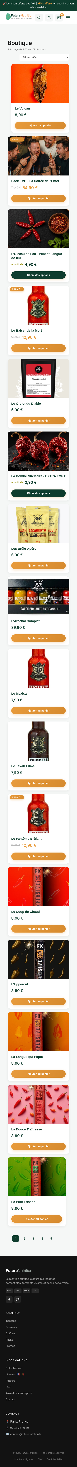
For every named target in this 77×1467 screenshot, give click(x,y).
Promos (10, 1345)
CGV (39, 1459)
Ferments (11, 1327)
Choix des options (38, 274)
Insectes (11, 1320)
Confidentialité (54, 1459)
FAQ (8, 1386)
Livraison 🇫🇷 (13, 1374)
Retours (10, 1380)
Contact (10, 1399)
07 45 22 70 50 (19, 1427)
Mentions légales (24, 1459)
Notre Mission (14, 1368)
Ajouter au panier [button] (40, 125)
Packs (9, 1339)
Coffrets (11, 1333)
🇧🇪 (23, 1374)
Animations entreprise (19, 1393)
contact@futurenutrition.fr (25, 1434)
